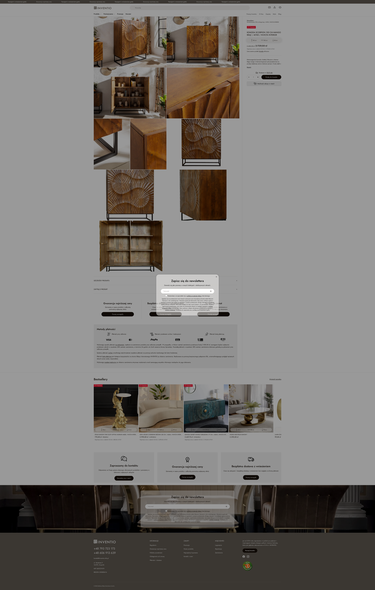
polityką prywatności (170, 310)
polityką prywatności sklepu (194, 296)
